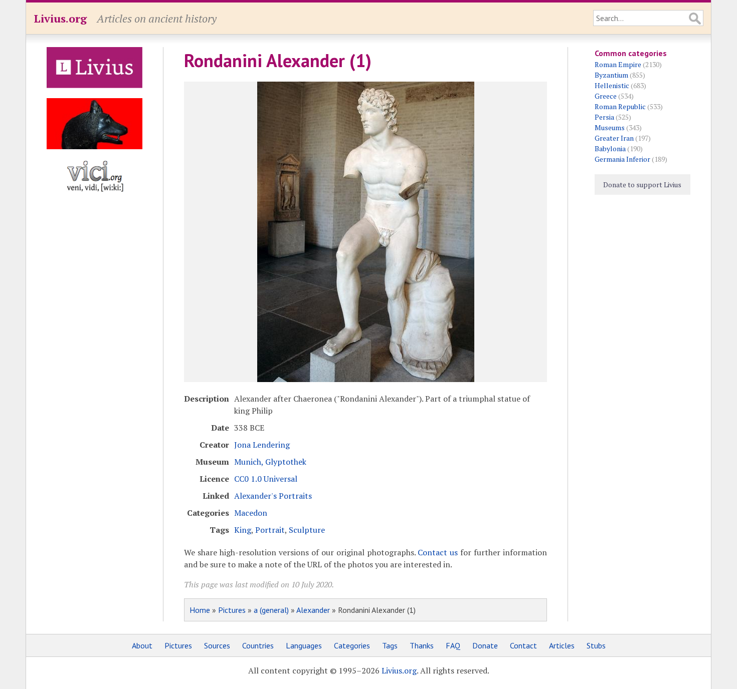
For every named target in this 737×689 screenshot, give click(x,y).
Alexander (313, 610)
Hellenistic (612, 85)
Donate (485, 645)
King (242, 529)
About (142, 645)
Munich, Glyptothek (270, 461)
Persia (604, 117)
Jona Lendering (262, 444)
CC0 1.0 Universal (265, 478)
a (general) (271, 610)
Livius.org (60, 18)
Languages (304, 645)
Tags (390, 645)
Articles (562, 645)
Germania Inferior (622, 159)
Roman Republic (620, 106)
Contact (523, 645)
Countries (258, 645)
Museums (610, 127)
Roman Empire (618, 64)
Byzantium (611, 75)
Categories (352, 645)
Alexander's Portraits (273, 495)
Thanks (422, 645)
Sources (217, 645)
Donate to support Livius (642, 184)
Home (200, 610)
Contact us (438, 552)
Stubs (596, 645)
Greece (606, 96)
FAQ (453, 645)
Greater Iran (614, 138)
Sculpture (307, 529)
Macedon (250, 512)
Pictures (232, 610)
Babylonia (610, 148)
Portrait (270, 529)
